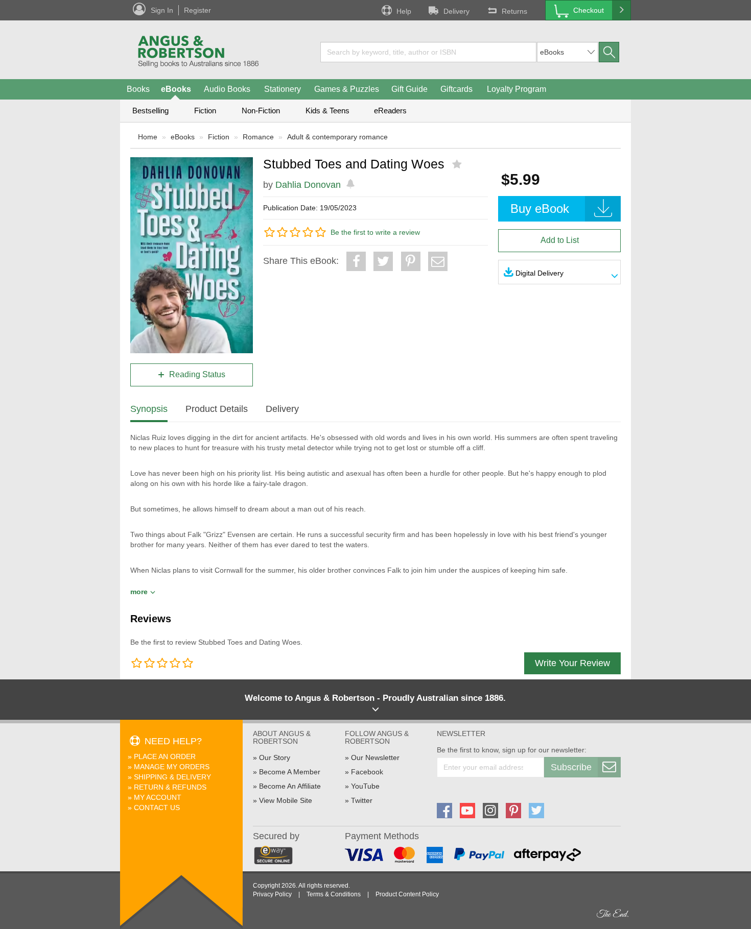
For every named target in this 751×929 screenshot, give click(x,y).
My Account (157, 797)
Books (138, 89)
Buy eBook (539, 208)
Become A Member (289, 772)
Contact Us (157, 807)
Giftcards (456, 89)
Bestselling (150, 110)
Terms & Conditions (334, 894)
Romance (258, 137)
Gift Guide (409, 89)
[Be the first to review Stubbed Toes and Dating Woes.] (458, 164)
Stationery (282, 89)
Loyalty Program (516, 89)
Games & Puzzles (346, 89)
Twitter (361, 800)
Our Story (274, 757)
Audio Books (227, 89)
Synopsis (149, 409)
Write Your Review (572, 663)
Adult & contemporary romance (337, 137)
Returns (514, 11)
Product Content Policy (407, 894)
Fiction (205, 110)
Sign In (162, 10)
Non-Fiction (261, 110)
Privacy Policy (272, 894)
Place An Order (165, 756)
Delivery (456, 11)
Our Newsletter (375, 757)
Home (147, 137)
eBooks (176, 89)
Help (403, 11)
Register (197, 10)
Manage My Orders (171, 767)
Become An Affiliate (290, 786)
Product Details (216, 409)
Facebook (367, 772)
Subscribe (571, 767)
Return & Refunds (170, 787)
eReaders (390, 110)
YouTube (365, 786)
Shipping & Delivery (172, 777)
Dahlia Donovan (308, 185)
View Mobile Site (285, 800)
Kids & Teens (327, 110)
